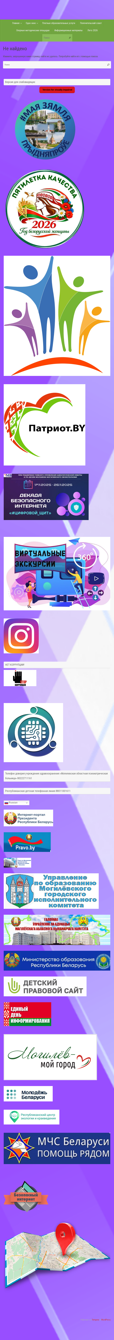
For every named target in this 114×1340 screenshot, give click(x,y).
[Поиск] (70, 38)
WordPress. (106, 1320)
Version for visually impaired (57, 89)
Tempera (95, 1320)
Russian (13, 802)
